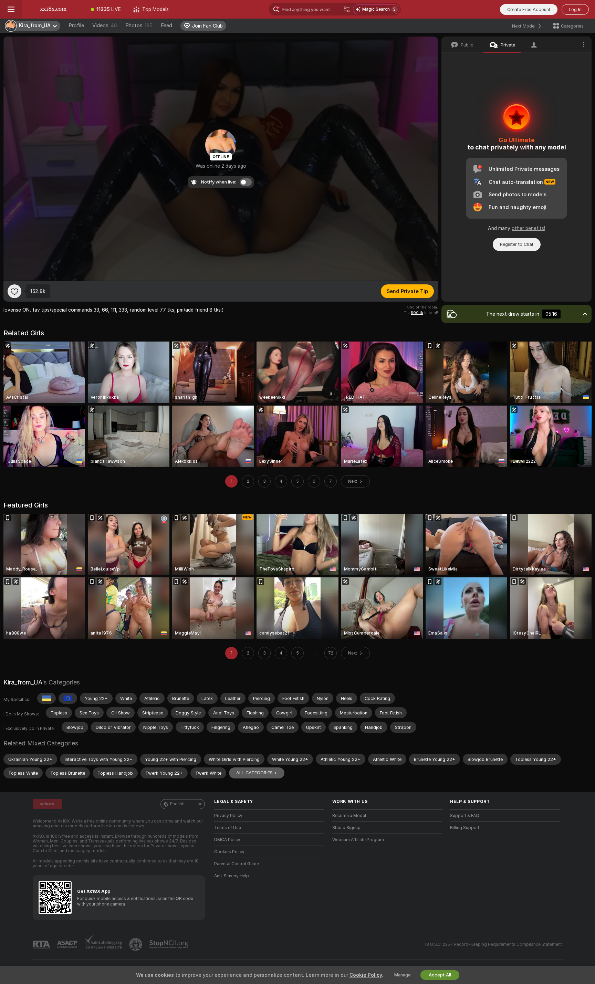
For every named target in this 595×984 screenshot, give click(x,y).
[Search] (347, 9)
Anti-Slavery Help (231, 875)
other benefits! (528, 228)
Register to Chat (516, 244)
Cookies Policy (229, 851)
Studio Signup (346, 827)
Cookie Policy (365, 975)
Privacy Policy (228, 815)
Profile (76, 25)
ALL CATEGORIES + (256, 772)
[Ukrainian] (46, 698)
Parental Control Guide (236, 863)
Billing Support (464, 827)
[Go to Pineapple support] (136, 944)
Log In (575, 9)
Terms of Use (227, 827)
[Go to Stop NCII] (169, 944)
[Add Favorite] (14, 291)
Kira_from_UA (22, 682)
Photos (139, 25)
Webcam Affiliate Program (358, 839)
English (177, 804)
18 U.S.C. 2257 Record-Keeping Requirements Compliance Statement (493, 944)
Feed (166, 25)
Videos (104, 25)
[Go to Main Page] (53, 9)
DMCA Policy (227, 839)
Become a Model (349, 815)
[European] (68, 698)
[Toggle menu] (11, 9)
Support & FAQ (464, 815)
